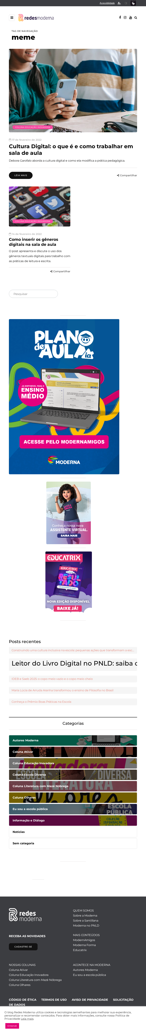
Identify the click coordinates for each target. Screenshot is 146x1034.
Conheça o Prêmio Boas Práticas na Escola (41, 701)
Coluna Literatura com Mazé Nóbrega (35, 980)
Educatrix (80, 950)
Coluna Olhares (19, 985)
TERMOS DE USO (54, 999)
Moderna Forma (84, 945)
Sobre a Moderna (85, 915)
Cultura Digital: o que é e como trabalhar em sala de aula (71, 149)
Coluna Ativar (18, 970)
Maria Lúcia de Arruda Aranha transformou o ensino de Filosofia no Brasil (62, 690)
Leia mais (20, 175)
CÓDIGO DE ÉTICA (22, 999)
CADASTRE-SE (23, 946)
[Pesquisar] (52, 294)
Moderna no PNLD (86, 925)
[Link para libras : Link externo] (133, 3)
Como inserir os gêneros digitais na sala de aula (33, 242)
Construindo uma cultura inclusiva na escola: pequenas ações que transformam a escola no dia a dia (74, 650)
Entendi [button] (12, 1025)
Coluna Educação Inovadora (32, 127)
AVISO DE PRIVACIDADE (90, 999)
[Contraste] (126, 3)
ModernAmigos (84, 940)
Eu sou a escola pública (89, 975)
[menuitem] (107, 3)
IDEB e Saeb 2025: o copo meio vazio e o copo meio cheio (52, 679)
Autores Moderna (85, 970)
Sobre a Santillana (85, 920)
